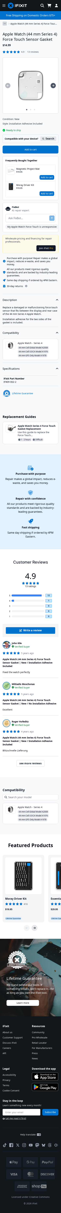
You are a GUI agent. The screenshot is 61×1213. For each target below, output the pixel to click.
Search (50, 138)
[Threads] (50, 1145)
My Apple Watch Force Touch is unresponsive (32, 226)
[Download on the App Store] (45, 1076)
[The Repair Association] (56, 1145)
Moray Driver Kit (25, 185)
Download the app (44, 1068)
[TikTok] (5, 1145)
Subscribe (50, 1112)
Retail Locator (39, 1042)
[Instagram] (24, 1145)
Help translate (28, 1134)
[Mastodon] (37, 1145)
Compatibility (11, 333)
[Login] (56, 5)
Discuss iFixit (10, 1042)
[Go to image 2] (31, 110)
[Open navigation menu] (4, 5)
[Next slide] (34, 928)
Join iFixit (46, 248)
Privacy (6, 1080)
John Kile (17, 643)
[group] (8, 86)
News (35, 1058)
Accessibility (9, 1074)
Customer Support (13, 1037)
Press (35, 1053)
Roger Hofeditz (20, 721)
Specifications (11, 368)
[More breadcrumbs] (5, 24)
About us (7, 1032)
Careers (7, 1048)
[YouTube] (31, 1145)
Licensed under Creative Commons (31, 1196)
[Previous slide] (27, 928)
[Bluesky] (43, 1145)
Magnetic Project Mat (28, 168)
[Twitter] (18, 1145)
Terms (6, 1085)
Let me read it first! (16, 1118)
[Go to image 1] (27, 110)
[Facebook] (11, 1145)
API (4, 1053)
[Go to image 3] (34, 110)
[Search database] (42, 5)
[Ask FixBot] (51, 218)
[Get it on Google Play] (45, 1087)
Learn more (23, 1002)
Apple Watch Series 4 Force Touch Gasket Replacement (36, 427)
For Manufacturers (42, 1048)
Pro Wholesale (39, 1037)
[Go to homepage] (19, 6)
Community (38, 1032)
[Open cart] (49, 5)
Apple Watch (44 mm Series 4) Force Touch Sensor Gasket (33, 23)
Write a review (32, 630)
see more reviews (30, 763)
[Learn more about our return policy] (26, 286)
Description (10, 300)
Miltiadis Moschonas (23, 684)
